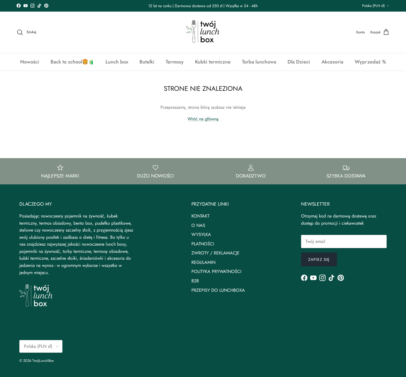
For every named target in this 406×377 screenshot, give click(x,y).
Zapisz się (319, 259)
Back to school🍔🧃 (72, 61)
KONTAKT (200, 216)
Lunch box (117, 61)
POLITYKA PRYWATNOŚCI (216, 271)
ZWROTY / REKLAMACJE (215, 253)
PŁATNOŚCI (202, 244)
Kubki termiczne (213, 61)
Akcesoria (332, 61)
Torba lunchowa (259, 61)
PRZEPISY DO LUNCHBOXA (218, 290)
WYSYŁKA (201, 234)
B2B (195, 281)
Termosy (175, 61)
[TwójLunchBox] (203, 32)
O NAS (198, 225)
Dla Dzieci (299, 61)
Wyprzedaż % (370, 61)
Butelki (146, 61)
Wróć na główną (203, 119)
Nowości (29, 61)
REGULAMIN (203, 262)
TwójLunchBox (43, 360)
